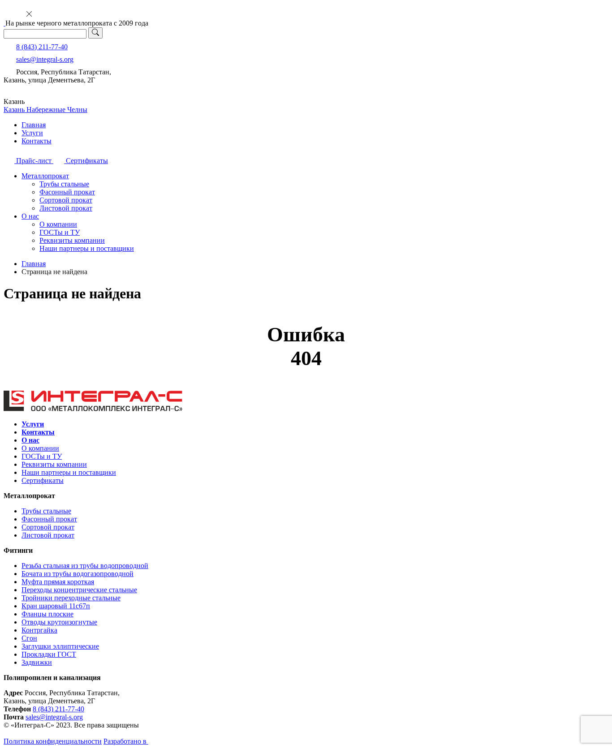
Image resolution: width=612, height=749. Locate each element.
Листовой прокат (65, 208)
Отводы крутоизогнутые (59, 622)
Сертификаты (86, 160)
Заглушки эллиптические (60, 646)
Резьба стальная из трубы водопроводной (85, 565)
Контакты (37, 141)
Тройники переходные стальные (71, 598)
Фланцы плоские (47, 614)
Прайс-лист (33, 160)
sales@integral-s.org (44, 59)
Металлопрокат (45, 176)
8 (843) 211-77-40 (42, 47)
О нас (30, 216)
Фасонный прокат (67, 192)
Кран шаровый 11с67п (56, 606)
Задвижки (37, 662)
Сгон (29, 638)
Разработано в (125, 741)
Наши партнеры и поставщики (86, 248)
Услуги (32, 133)
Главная (34, 125)
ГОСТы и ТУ (59, 232)
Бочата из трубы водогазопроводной (78, 573)
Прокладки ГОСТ (49, 654)
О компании (58, 224)
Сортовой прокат (65, 200)
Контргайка (39, 630)
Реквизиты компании (72, 240)
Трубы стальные (64, 184)
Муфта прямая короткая (58, 581)
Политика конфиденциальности (53, 741)
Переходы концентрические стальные (79, 590)
